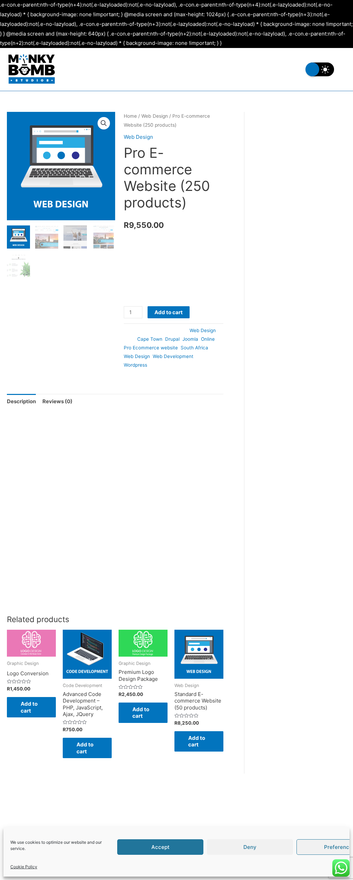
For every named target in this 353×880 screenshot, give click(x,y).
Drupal (172, 339)
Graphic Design (168, 69)
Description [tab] (21, 401)
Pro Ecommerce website (151, 347)
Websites (121, 69)
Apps (210, 69)
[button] (104, 123)
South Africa (194, 347)
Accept (160, 847)
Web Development (173, 356)
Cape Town (149, 339)
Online (208, 339)
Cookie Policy (23, 866)
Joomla (190, 339)
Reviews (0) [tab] (57, 401)
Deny (249, 847)
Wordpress (135, 365)
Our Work (244, 69)
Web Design (154, 116)
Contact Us (286, 69)
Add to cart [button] (29, 707)
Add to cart (168, 312)
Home (130, 116)
